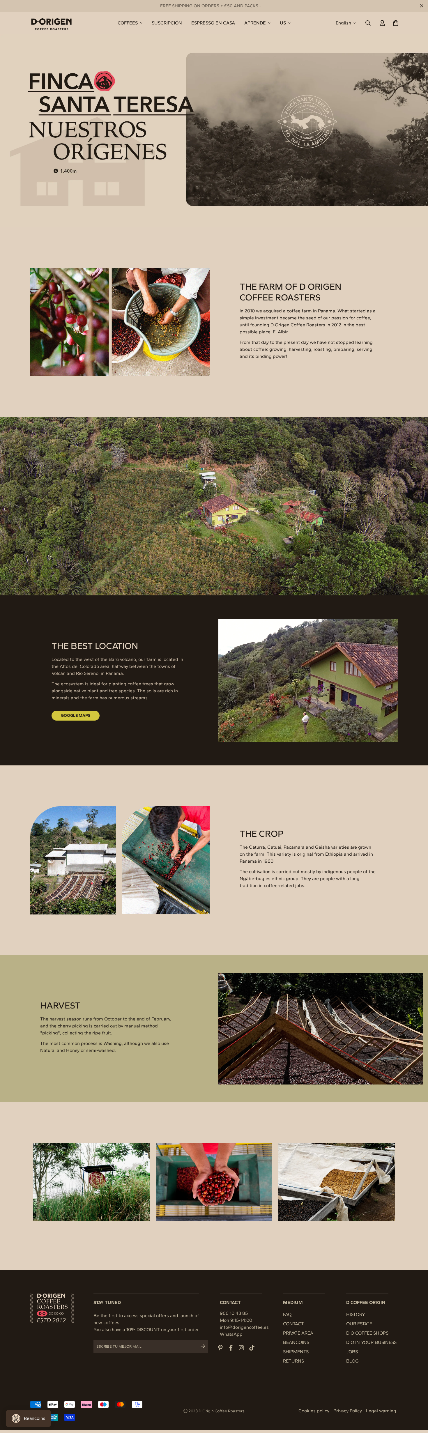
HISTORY (355, 1314)
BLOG (352, 1361)
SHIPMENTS (296, 1351)
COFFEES (128, 23)
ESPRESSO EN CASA (213, 23)
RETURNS (293, 1361)
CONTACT (293, 1323)
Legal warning (381, 1410)
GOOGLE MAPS (75, 715)
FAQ (287, 1314)
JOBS (352, 1351)
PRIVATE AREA (298, 1333)
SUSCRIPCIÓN (167, 23)
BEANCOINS (296, 1342)
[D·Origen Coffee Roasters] (51, 23)
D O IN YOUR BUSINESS (371, 1342)
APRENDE (255, 23)
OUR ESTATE (359, 1323)
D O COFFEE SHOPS (367, 1333)
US (283, 23)
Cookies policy (313, 1410)
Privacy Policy (347, 1410)
